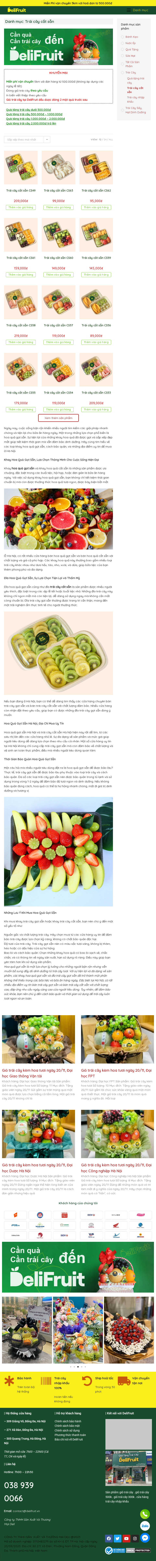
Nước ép (131, 43)
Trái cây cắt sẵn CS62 (96, 190)
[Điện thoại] (145, 1514)
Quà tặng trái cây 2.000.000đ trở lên (31, 123)
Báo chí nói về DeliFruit (69, 1439)
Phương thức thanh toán (70, 1435)
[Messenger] (145, 1538)
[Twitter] (117, 1538)
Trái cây (131, 72)
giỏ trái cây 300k (124, 1497)
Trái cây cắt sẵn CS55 (21, 392)
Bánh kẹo (132, 36)
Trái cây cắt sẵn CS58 (21, 325)
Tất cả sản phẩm (132, 64)
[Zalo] (145, 1526)
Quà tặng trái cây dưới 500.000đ (28, 110)
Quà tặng (132, 49)
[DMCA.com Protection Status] (138, 1550)
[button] (8, 1330)
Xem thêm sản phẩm (58, 418)
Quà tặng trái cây (135, 80)
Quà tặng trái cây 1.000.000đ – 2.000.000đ (35, 119)
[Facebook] (109, 1538)
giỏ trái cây (126, 1492)
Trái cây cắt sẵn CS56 (96, 325)
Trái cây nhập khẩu (135, 99)
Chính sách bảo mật (67, 1425)
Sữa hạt (130, 55)
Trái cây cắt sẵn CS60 (58, 258)
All (111, 139)
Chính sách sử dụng (67, 1430)
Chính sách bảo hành (68, 1421)
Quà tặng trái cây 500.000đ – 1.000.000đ (34, 114)
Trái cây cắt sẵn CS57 (58, 325)
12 (100, 139)
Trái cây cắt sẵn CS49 (21, 190)
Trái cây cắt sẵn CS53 (96, 392)
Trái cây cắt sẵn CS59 (96, 258)
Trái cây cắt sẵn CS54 (58, 392)
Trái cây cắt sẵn (135, 90)
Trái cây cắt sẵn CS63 (58, 190)
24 (105, 139)
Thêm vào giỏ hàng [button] (21, 207)
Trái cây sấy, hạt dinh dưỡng (136, 110)
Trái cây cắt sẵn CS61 (20, 258)
